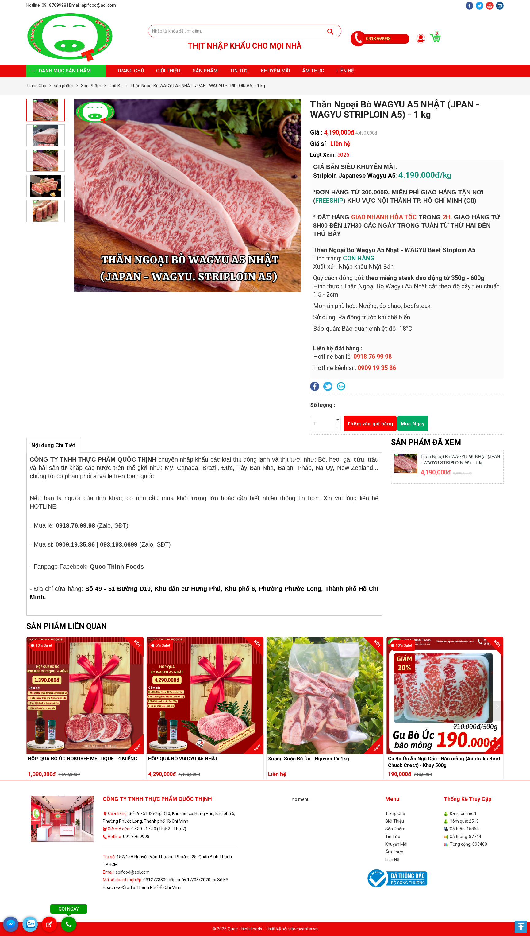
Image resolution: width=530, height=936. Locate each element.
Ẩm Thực (313, 71)
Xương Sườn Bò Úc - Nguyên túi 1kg (205, 647)
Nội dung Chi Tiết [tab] (53, 445)
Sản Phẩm (205, 71)
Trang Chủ (130, 71)
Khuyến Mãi (275, 71)
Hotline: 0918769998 (46, 5)
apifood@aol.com (132, 872)
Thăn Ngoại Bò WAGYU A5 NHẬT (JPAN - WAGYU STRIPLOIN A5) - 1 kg (460, 459)
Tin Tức (239, 71)
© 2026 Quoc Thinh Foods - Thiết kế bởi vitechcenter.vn (265, 928)
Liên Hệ (345, 71)
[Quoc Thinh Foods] (69, 37)
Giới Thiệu (168, 71)
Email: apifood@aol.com (92, 5)
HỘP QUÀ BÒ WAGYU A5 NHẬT (85, 647)
